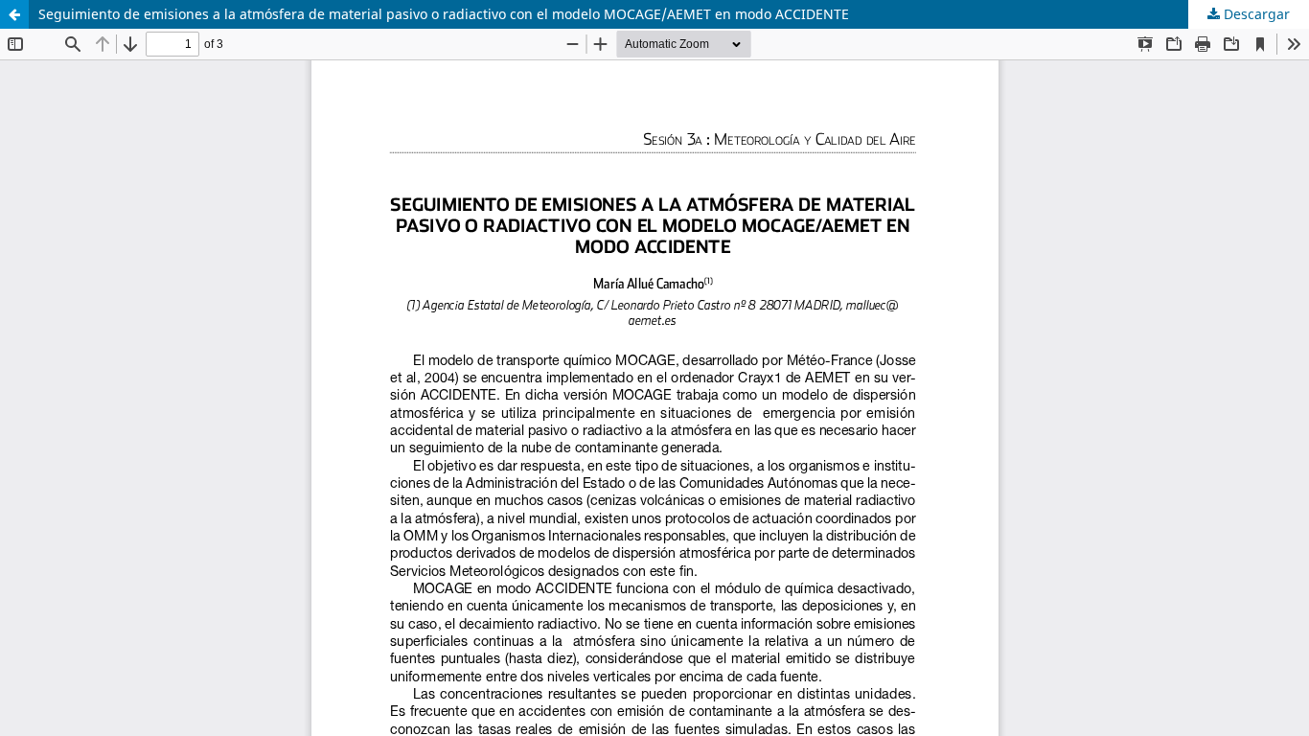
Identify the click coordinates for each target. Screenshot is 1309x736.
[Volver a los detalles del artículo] (14, 14)
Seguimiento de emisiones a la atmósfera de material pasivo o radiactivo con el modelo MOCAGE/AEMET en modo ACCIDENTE (443, 14)
